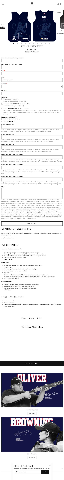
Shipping (27, 51)
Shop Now (32, 413)
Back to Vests (33, 363)
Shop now (32, 457)
